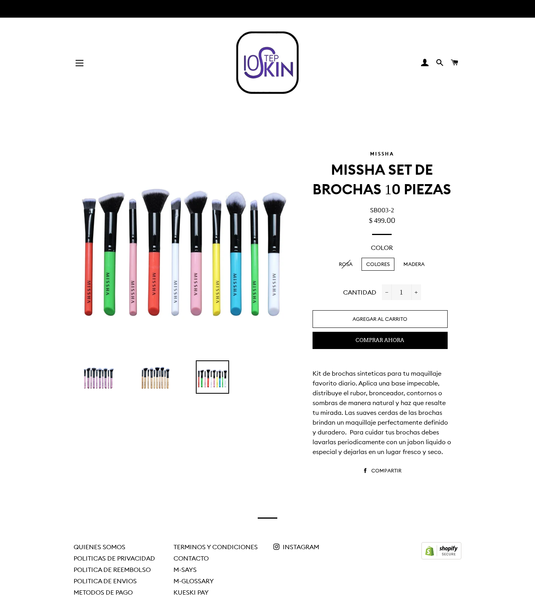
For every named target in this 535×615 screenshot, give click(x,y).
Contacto (191, 558)
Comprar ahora (380, 340)
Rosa (345, 264)
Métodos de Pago (103, 592)
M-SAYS (185, 569)
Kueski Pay (191, 592)
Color (382, 247)
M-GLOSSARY (194, 581)
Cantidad (359, 292)
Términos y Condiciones (216, 547)
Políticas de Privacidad (114, 558)
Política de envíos (105, 581)
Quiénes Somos (99, 547)
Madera (414, 264)
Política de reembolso (112, 569)
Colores (378, 264)
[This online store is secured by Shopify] (441, 557)
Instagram (300, 547)
